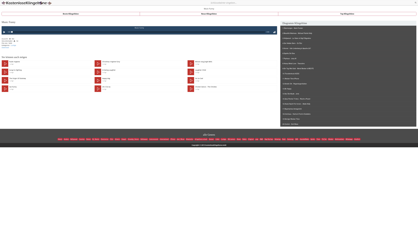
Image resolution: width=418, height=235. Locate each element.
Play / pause (4, 32)
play (5, 63)
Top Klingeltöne (347, 14)
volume (274, 32)
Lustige (13, 45)
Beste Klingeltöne (71, 14)
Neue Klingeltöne (209, 14)
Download (5, 47)
